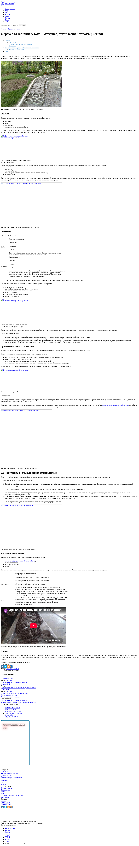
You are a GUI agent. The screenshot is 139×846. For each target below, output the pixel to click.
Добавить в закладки (9, 2)
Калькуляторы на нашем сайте (14, 726)
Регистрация (9, 4)
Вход (2, 4)
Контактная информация (9, 773)
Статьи (7, 18)
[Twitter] (5, 666)
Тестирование (5, 804)
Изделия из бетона (14, 29)
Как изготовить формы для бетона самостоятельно (22, 48)
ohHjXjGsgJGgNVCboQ (13, 711)
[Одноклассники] (8, 666)
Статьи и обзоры (6, 788)
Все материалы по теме (9, 695)
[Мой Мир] (11, 666)
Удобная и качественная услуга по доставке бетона (18, 688)
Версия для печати (23, 662)
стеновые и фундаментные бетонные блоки (20, 561)
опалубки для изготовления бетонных (115, 405)
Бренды (7, 16)
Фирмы (7, 11)
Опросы (3, 801)
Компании (4, 781)
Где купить (12, 46)
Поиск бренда (5, 803)
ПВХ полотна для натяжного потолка (14, 682)
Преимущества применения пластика (20, 44)
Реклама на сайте (7, 775)
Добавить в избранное (8, 662)
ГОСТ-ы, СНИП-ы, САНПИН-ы (12, 795)
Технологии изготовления (17, 49)
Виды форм (12, 42)
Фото (7, 20)
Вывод (7, 51)
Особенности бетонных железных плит (14, 693)
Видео (7, 22)
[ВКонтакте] (2, 666)
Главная (3, 29)
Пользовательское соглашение (11, 777)
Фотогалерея (5, 790)
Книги (3, 793)
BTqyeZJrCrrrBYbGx (12, 717)
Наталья (9, 680)
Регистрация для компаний (10, 697)
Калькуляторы (10, 9)
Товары (7, 12)
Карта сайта (5, 797)
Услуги (7, 14)
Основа (7, 41)
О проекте (4, 771)
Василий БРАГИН (12, 669)
